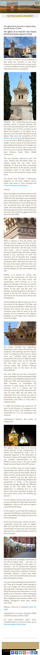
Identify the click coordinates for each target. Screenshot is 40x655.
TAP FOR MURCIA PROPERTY (20, 16)
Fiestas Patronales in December (16, 185)
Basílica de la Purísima (12, 138)
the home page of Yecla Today (15, 624)
